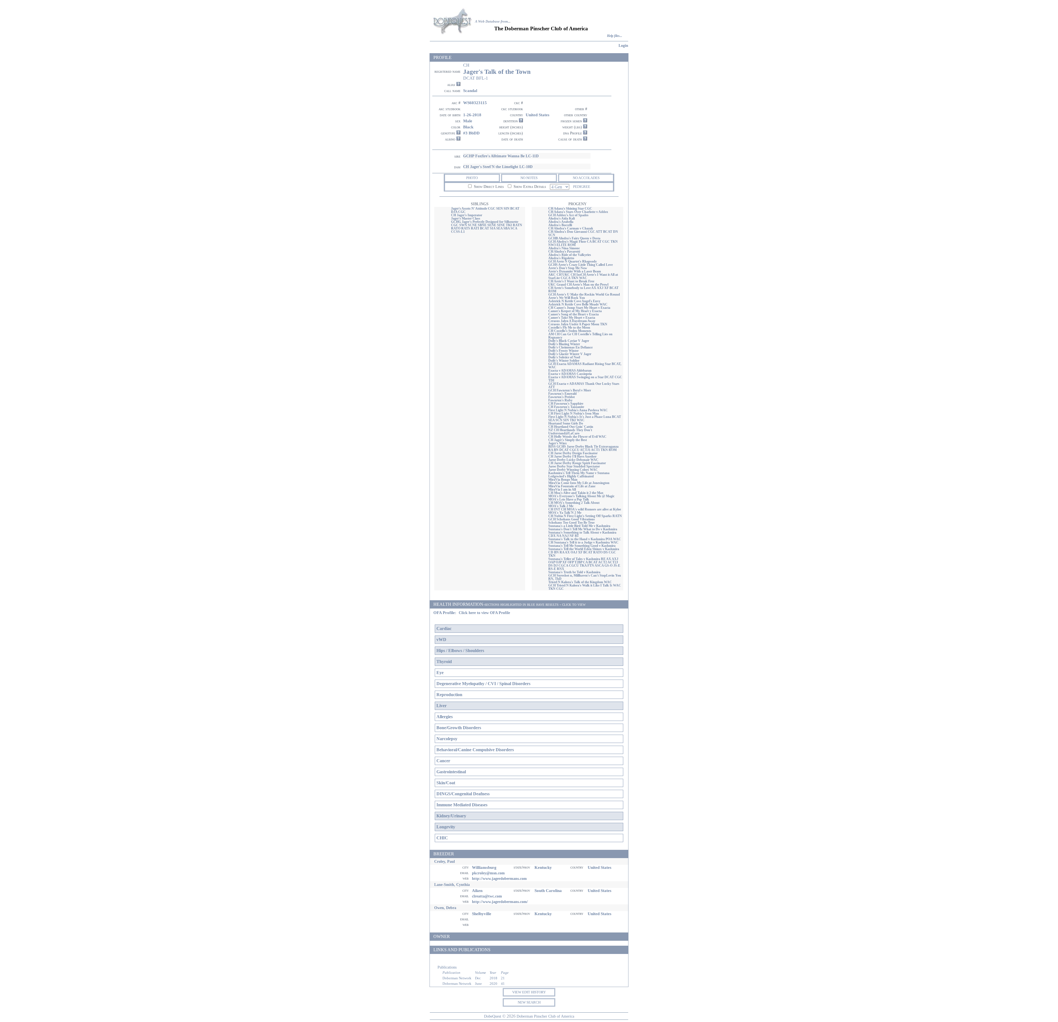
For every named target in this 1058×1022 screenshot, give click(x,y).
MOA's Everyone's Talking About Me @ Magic (581, 496)
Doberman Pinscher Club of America (545, 1016)
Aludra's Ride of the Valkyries (569, 254)
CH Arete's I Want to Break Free (571, 281)
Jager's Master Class (465, 218)
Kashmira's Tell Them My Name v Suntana (578, 473)
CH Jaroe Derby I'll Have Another (572, 456)
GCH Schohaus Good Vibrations (571, 519)
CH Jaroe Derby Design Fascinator (573, 453)
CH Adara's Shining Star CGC (570, 208)
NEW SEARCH (529, 1002)
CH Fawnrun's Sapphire (565, 403)
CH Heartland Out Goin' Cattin (570, 426)
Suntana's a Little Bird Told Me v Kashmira (579, 526)
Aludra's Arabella (560, 221)
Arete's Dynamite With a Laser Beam (574, 271)
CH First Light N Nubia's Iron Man (573, 413)
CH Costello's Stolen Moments (569, 330)
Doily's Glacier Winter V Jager (569, 354)
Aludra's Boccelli (560, 225)
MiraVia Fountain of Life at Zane (571, 486)
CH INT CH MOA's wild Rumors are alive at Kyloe (584, 509)
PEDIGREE (581, 187)
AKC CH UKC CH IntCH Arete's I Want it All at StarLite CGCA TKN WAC (583, 276)
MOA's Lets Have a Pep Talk (568, 499)
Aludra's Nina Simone (564, 248)
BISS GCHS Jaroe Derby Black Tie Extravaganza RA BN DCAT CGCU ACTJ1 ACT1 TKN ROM (583, 448)
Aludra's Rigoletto (561, 258)
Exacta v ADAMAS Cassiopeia (570, 373)
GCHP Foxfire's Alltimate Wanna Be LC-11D (501, 156)
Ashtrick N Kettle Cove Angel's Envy (574, 301)
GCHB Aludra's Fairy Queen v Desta (574, 238)
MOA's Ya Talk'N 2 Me (564, 512)
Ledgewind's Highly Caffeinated (571, 476)
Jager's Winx (557, 443)
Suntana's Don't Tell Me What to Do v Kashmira (582, 529)
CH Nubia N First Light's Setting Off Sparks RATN (585, 516)
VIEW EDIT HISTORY (529, 992)
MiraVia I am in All (562, 489)
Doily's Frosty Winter (563, 350)
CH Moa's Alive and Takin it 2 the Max (575, 492)
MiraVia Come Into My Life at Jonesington (578, 483)
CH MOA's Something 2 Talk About (574, 502)
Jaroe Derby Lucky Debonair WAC (573, 459)
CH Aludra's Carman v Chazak (570, 228)
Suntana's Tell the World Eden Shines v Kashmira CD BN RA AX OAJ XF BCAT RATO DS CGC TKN (583, 552)
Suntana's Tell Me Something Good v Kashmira (582, 545)
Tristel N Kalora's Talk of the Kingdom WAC (580, 582)
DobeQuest (492, 1016)
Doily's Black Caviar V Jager (568, 340)
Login (623, 45)
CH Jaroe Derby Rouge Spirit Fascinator (577, 463)
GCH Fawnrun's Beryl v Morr (569, 390)
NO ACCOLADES (586, 178)
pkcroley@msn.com (488, 873)
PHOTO (472, 178)
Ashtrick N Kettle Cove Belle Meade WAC (578, 304)
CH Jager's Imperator (466, 215)
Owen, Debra (445, 907)
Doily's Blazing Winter (564, 344)
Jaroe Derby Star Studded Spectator (574, 466)
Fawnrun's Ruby (560, 400)
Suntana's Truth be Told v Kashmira (574, 572)
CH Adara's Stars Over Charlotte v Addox (578, 211)
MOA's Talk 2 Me (560, 506)
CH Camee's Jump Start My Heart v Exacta (579, 307)
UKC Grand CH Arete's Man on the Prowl (578, 284)
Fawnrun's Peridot (561, 397)
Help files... (614, 36)
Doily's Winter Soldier (563, 360)
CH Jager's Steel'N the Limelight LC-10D (498, 166)
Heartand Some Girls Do (565, 423)
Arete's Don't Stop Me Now (567, 268)
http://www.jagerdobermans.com (499, 878)
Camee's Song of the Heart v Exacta (573, 314)
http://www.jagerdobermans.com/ (500, 901)
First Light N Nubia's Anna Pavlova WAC (578, 410)
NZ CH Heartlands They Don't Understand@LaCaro (570, 431)
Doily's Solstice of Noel (564, 357)
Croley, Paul (444, 861)
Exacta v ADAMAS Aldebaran (570, 370)
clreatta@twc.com (487, 896)
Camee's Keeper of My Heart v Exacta (575, 311)
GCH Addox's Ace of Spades (568, 215)
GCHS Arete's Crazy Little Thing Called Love (580, 264)
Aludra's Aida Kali (561, 218)
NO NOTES (529, 178)
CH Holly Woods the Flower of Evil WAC (577, 436)
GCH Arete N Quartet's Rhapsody (572, 261)
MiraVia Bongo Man (562, 479)
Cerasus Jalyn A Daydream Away (571, 321)
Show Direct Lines (488, 187)
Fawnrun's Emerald (562, 393)
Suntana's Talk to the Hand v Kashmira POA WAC (584, 539)
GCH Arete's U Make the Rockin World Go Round (584, 294)
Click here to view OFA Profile (484, 613)
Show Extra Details (529, 187)
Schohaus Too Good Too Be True (571, 522)
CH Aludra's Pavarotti (564, 251)
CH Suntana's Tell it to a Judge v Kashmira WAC (583, 542)
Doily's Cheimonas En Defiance (570, 347)
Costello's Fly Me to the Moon (569, 327)
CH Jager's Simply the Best (567, 440)
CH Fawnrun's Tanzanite (566, 407)
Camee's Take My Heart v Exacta (571, 317)
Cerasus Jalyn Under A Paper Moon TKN (577, 324)
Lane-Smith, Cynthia (452, 884)
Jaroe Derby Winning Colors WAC (573, 469)
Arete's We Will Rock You (566, 297)
